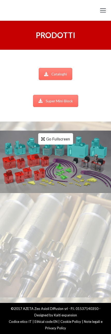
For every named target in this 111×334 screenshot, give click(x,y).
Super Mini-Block (59, 101)
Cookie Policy (70, 321)
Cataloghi (59, 74)
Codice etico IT (20, 321)
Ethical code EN (46, 321)
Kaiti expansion (65, 315)
